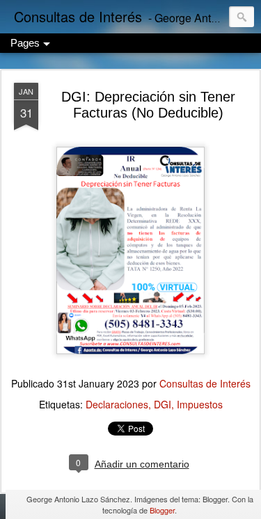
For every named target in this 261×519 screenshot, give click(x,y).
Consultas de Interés (205, 383)
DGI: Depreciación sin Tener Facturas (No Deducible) (148, 104)
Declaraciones (117, 404)
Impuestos (200, 404)
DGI (162, 404)
